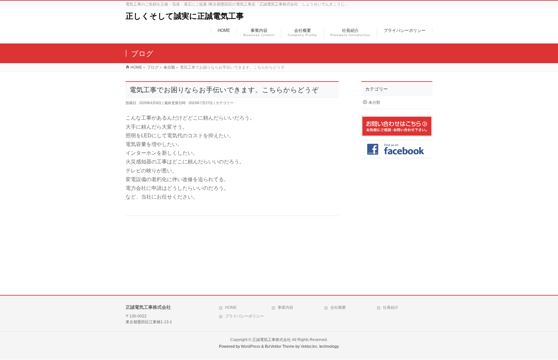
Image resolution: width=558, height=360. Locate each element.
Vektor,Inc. (309, 346)
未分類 (241, 103)
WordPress (250, 346)
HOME (231, 307)
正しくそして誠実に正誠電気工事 (185, 16)
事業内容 (285, 307)
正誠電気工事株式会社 (271, 339)
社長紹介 (390, 307)
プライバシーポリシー (244, 316)
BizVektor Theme (279, 346)
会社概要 (338, 307)
